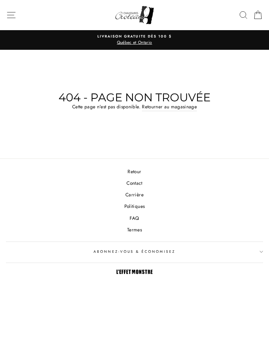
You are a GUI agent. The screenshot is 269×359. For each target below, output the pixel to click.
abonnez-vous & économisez (134, 251)
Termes (134, 229)
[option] (134, 40)
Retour (134, 171)
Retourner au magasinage (169, 106)
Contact (134, 183)
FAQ (134, 218)
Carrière (134, 194)
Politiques (134, 206)
